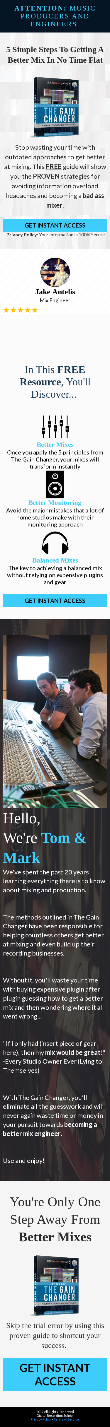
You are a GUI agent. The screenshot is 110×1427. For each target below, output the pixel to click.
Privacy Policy (41, 1419)
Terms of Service (66, 1419)
